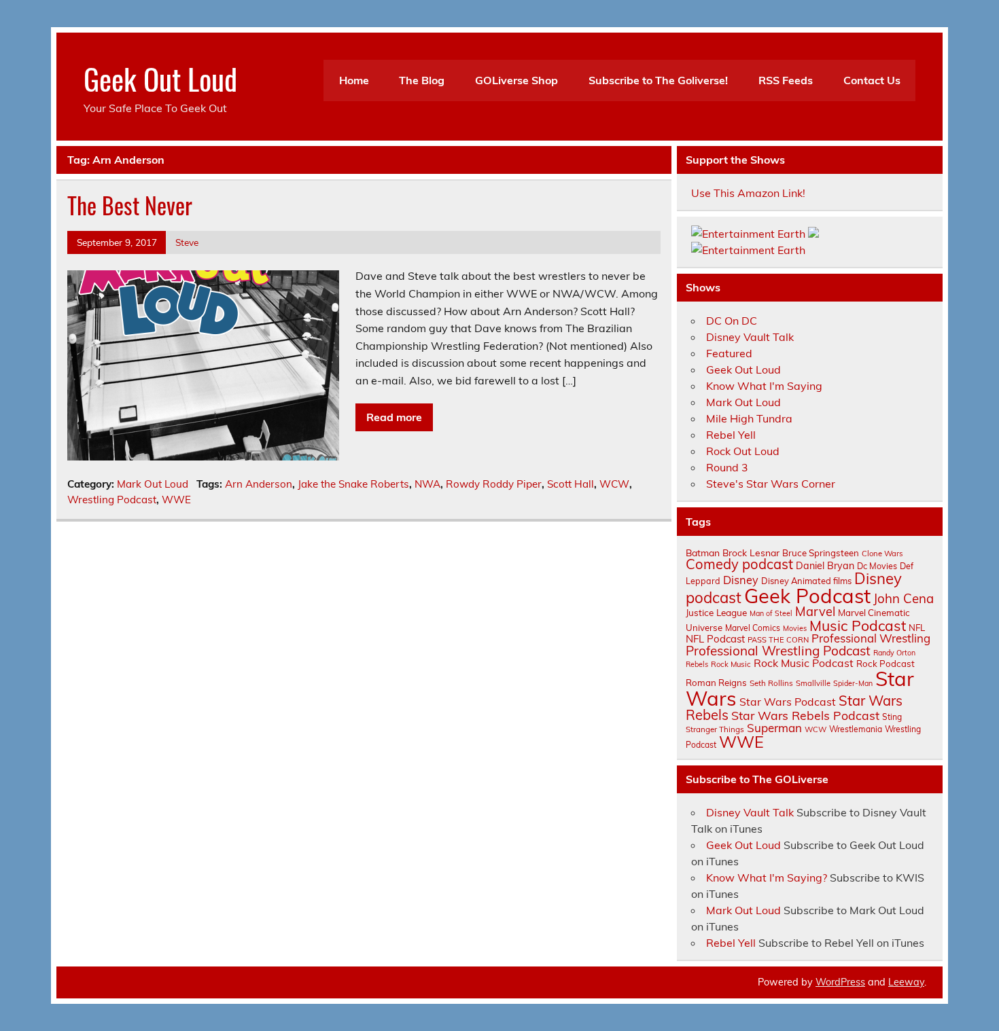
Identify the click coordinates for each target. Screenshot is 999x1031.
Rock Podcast (885, 663)
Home (354, 80)
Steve (186, 242)
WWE (176, 499)
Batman (703, 552)
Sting (892, 717)
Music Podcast (857, 625)
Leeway (906, 982)
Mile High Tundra (749, 418)
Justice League (716, 612)
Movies (795, 628)
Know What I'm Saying (764, 386)
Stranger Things (715, 729)
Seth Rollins (771, 683)
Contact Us (871, 80)
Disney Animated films (806, 580)
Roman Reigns (716, 682)
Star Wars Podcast (787, 701)
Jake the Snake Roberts (353, 483)
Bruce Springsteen (820, 552)
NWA (427, 483)
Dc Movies (877, 565)
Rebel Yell (731, 434)
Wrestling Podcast (111, 499)
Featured (729, 353)
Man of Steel (771, 613)
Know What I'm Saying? (766, 877)
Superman (774, 728)
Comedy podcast (739, 564)
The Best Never (129, 205)
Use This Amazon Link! (748, 193)
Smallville (813, 683)
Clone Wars (882, 553)
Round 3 (727, 467)
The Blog (421, 80)
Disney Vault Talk (750, 337)
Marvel (815, 611)
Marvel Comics (752, 628)
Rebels (697, 664)
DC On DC (731, 320)
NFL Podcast (715, 638)
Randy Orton (894, 652)
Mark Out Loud (152, 483)
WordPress (840, 982)
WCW (614, 483)
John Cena (903, 598)
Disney (740, 580)
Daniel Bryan (825, 566)
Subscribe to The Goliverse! (658, 80)
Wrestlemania (855, 729)
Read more (394, 417)
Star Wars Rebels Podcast (805, 715)
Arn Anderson (258, 483)
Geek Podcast (807, 595)
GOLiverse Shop (516, 80)
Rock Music (731, 664)
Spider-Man (853, 683)
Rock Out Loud (742, 451)
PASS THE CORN (778, 640)
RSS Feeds (785, 80)
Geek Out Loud (160, 78)
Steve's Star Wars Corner (770, 483)
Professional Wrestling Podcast (778, 651)
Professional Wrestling (870, 638)
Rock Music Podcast (804, 663)
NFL (917, 627)
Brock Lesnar (750, 552)
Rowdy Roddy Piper (494, 483)
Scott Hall (570, 483)
